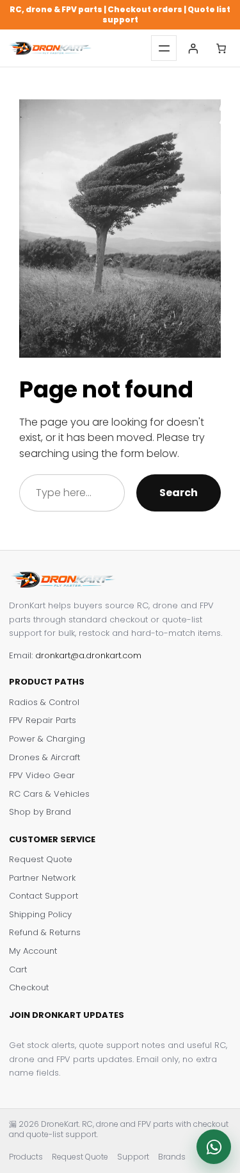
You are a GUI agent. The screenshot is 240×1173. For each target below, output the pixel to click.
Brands (172, 1157)
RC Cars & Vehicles (49, 794)
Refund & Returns (45, 932)
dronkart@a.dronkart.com (88, 655)
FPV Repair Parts (42, 720)
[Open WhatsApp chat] (213, 1146)
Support (133, 1157)
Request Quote (40, 859)
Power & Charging (47, 739)
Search (178, 492)
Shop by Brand (40, 812)
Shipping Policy (40, 914)
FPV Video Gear (42, 775)
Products (26, 1157)
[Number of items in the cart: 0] (221, 48)
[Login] (192, 48)
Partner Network (42, 878)
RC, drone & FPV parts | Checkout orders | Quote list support (120, 14)
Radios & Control (44, 702)
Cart (18, 970)
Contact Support (43, 896)
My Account (33, 951)
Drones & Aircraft (44, 757)
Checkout (29, 988)
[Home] (50, 48)
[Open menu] (164, 48)
